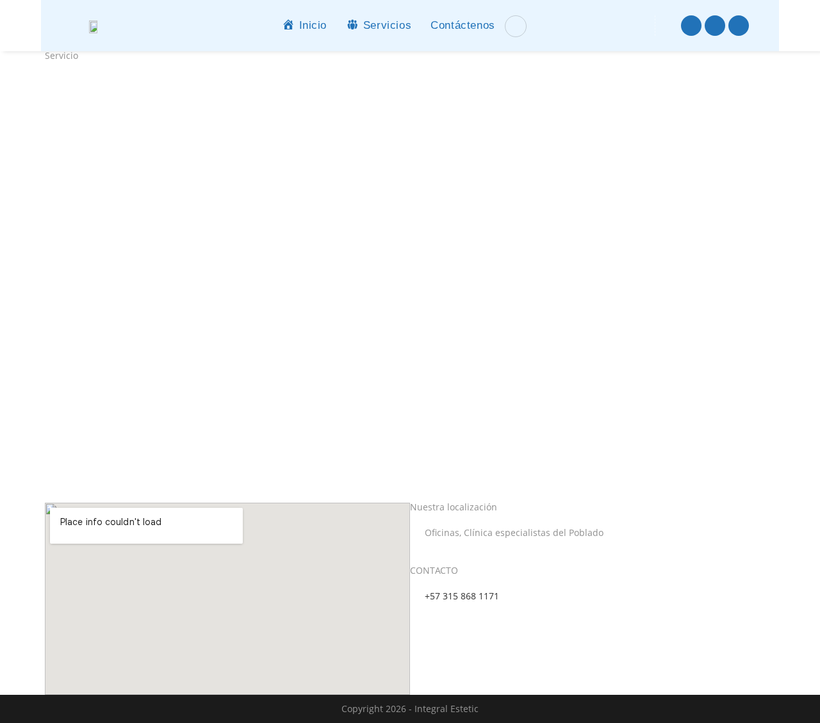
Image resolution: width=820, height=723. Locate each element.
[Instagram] (715, 25)
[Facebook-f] (691, 25)
